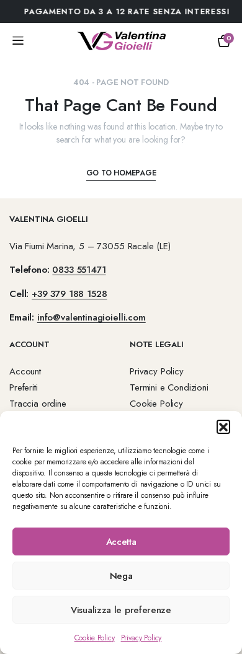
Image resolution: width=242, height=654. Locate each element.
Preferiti (23, 387)
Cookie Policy (94, 637)
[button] (223, 426)
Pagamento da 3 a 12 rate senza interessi (122, 11)
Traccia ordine (37, 403)
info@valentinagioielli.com (91, 317)
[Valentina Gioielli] (121, 41)
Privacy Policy (141, 637)
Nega (121, 576)
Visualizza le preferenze (121, 610)
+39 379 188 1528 (69, 294)
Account (25, 371)
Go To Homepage (121, 173)
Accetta (121, 542)
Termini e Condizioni (169, 387)
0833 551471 (78, 269)
